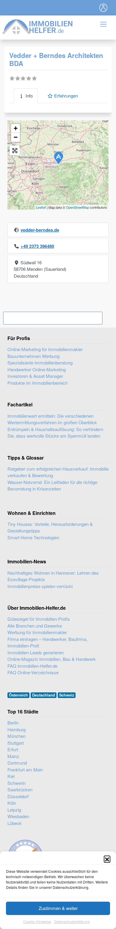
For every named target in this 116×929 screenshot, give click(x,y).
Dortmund (17, 763)
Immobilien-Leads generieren (35, 652)
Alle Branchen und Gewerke (34, 626)
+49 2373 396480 (37, 246)
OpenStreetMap (77, 207)
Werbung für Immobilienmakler (37, 632)
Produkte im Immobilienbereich (37, 383)
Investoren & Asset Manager (35, 376)
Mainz (13, 756)
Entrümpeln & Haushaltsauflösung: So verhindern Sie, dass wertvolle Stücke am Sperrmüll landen (55, 432)
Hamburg (16, 729)
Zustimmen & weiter (58, 908)
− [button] (16, 137)
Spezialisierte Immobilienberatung (40, 362)
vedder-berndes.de (40, 230)
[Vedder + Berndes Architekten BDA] (58, 157)
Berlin (12, 722)
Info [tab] (29, 95)
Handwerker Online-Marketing (36, 369)
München (16, 736)
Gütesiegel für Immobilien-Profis (38, 619)
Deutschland (43, 695)
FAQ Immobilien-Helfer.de (32, 666)
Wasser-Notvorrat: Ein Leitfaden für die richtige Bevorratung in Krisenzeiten (52, 485)
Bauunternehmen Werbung (33, 356)
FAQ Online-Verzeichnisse (33, 672)
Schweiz (66, 695)
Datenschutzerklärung (72, 921)
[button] (107, 859)
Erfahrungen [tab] (66, 95)
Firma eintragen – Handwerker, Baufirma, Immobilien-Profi (47, 642)
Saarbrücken (19, 789)
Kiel (11, 776)
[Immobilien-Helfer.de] (37, 26)
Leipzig (14, 810)
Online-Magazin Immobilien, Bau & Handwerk (51, 659)
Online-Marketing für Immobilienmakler (45, 349)
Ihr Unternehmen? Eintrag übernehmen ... (52, 318)
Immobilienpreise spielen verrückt (40, 586)
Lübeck (14, 823)
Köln (11, 803)
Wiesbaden (18, 816)
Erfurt (12, 749)
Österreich (18, 695)
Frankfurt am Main (25, 769)
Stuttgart (15, 743)
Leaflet (41, 207)
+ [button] (16, 128)
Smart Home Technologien (33, 537)
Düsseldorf (18, 796)
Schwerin (16, 783)
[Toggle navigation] (103, 7)
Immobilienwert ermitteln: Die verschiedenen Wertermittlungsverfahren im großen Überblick (52, 419)
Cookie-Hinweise (37, 921)
